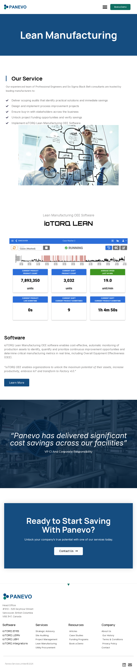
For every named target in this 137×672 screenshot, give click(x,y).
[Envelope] (130, 665)
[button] (105, 7)
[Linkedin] (124, 665)
